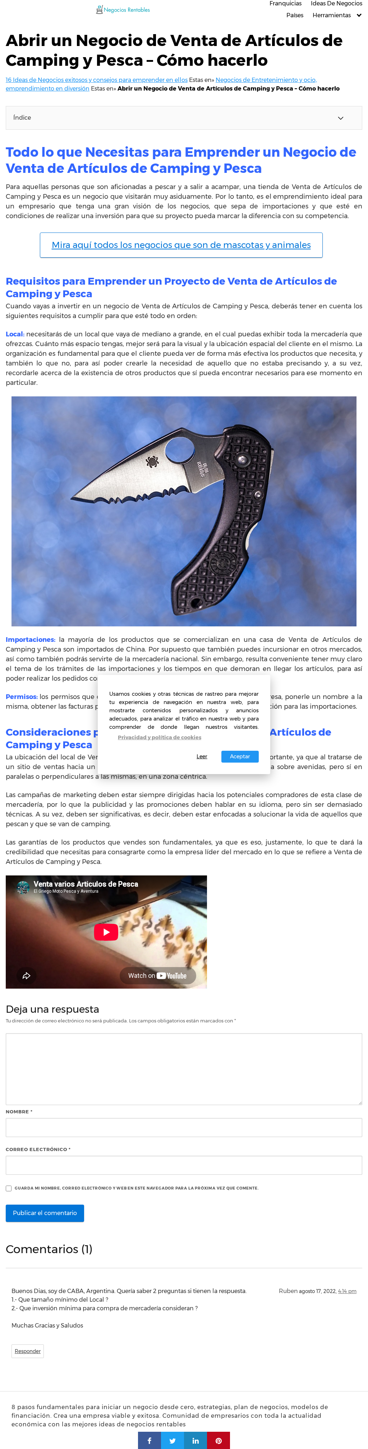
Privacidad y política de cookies (159, 737)
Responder (28, 1351)
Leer (202, 756)
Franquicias (286, 3)
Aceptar (240, 756)
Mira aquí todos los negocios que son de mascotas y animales (181, 245)
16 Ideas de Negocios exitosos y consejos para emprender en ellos (97, 80)
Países (294, 15)
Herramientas (332, 15)
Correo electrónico (38, 1149)
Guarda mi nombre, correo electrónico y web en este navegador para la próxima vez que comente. (137, 1188)
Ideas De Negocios (336, 3)
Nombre (19, 1111)
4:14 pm (347, 1291)
